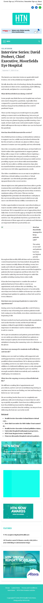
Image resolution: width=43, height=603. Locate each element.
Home (7, 588)
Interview (8, 49)
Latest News (16, 588)
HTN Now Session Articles (26, 590)
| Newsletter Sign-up (30, 1)
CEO (2, 49)
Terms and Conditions (29, 588)
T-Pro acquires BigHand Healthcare (16, 535)
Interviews (11, 590)
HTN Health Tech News (28, 598)
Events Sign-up (9, 1)
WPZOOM (26, 600)
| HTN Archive (18, 1)
